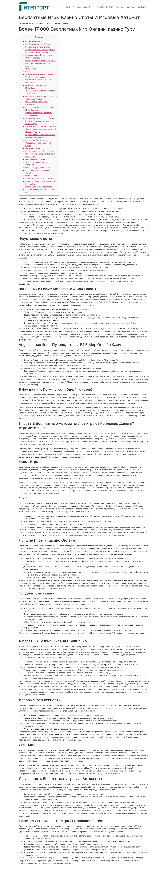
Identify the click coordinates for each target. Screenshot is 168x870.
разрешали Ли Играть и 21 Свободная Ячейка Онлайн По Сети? (39, 143)
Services (77, 7)
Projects (99, 7)
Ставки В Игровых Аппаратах (38, 187)
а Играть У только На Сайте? (38, 178)
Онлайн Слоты (31, 176)
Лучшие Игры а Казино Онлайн (39, 74)
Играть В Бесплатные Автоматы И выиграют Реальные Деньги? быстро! (40, 63)
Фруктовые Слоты (33, 41)
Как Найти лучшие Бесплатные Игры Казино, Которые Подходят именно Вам (40, 154)
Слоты (28, 71)
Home (67, 7)
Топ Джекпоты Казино (35, 77)
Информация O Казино (35, 159)
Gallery (120, 7)
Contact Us (142, 7)
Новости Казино (32, 132)
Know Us (130, 7)
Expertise (88, 7)
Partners (110, 7)
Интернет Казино (33, 148)
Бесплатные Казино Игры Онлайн (40, 118)
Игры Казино (31, 88)
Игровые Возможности (35, 85)
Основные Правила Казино (37, 167)
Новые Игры (31, 69)
